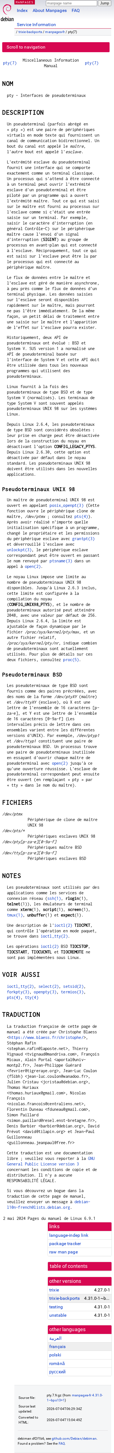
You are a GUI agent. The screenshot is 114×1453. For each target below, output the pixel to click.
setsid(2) (73, 986)
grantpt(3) (83, 538)
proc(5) (71, 659)
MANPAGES (24, 2)
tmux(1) (15, 915)
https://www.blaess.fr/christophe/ (46, 1037)
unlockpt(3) (19, 549)
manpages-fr (55, 32)
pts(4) (81, 516)
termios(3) (72, 991)
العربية (55, 1338)
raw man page (63, 1252)
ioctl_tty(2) (54, 936)
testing (56, 1307)
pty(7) (10, 63)
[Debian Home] (7, 11)
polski (55, 1355)
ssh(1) (54, 898)
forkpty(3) (18, 991)
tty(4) (31, 997)
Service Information (36, 24)
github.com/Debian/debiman (74, 1439)
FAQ (76, 10)
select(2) (48, 986)
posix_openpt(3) (66, 505)
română (57, 1363)
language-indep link (68, 1235)
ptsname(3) (61, 560)
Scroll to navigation (26, 47)
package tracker (65, 1243)
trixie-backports (30, 32)
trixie (54, 1290)
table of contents (69, 1266)
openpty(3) (45, 991)
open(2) (33, 566)
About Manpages (50, 10)
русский (57, 1371)
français (57, 1346)
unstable (57, 1315)
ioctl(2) (63, 925)
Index (22, 10)
